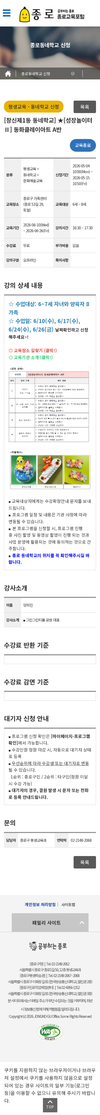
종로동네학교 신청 (35, 73)
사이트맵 (68, 904)
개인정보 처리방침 (40, 904)
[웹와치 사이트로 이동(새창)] (50, 1032)
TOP (50, 1106)
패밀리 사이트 (46, 922)
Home (8, 73)
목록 (84, 106)
